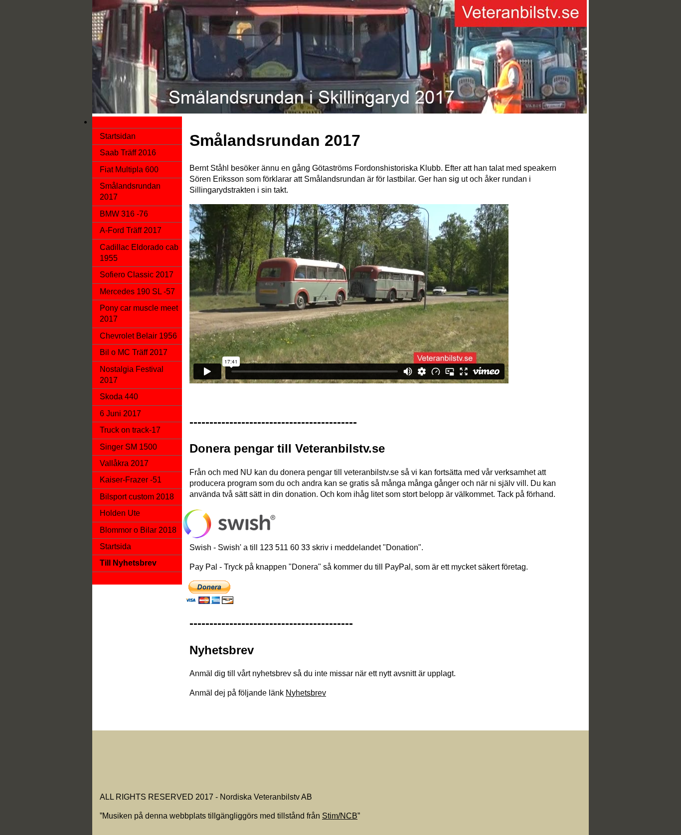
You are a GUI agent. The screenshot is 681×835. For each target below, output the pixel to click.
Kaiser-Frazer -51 (131, 480)
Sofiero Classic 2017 (136, 274)
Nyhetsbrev (306, 693)
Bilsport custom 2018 (137, 496)
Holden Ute (120, 513)
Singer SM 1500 (128, 447)
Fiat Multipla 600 (129, 169)
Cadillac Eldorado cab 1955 (139, 252)
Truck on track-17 (130, 430)
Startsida (115, 546)
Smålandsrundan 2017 (130, 191)
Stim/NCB (339, 816)
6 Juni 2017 (120, 413)
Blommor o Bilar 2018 (138, 530)
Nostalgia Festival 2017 (132, 374)
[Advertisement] (281, 757)
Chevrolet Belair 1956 (138, 336)
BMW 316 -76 (124, 214)
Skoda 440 (119, 396)
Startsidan (118, 136)
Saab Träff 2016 (128, 152)
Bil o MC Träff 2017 (134, 352)
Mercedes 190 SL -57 (137, 291)
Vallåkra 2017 (124, 463)
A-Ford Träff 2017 (131, 230)
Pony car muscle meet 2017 (139, 313)
